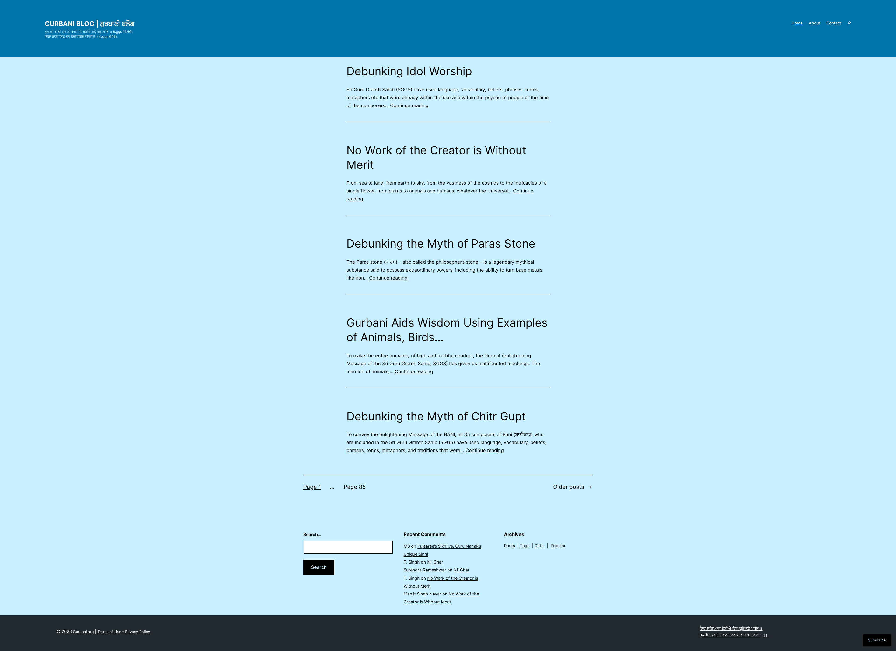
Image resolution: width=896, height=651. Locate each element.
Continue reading (409, 105)
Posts (509, 545)
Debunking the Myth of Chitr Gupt (436, 416)
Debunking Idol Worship (409, 71)
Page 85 (355, 486)
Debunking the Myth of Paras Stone (440, 243)
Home (797, 23)
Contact (833, 23)
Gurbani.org (83, 631)
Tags (524, 545)
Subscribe (877, 640)
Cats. (539, 545)
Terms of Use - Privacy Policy (124, 631)
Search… (312, 534)
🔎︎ (849, 23)
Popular (558, 545)
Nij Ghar (435, 562)
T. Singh (412, 562)
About (814, 23)
